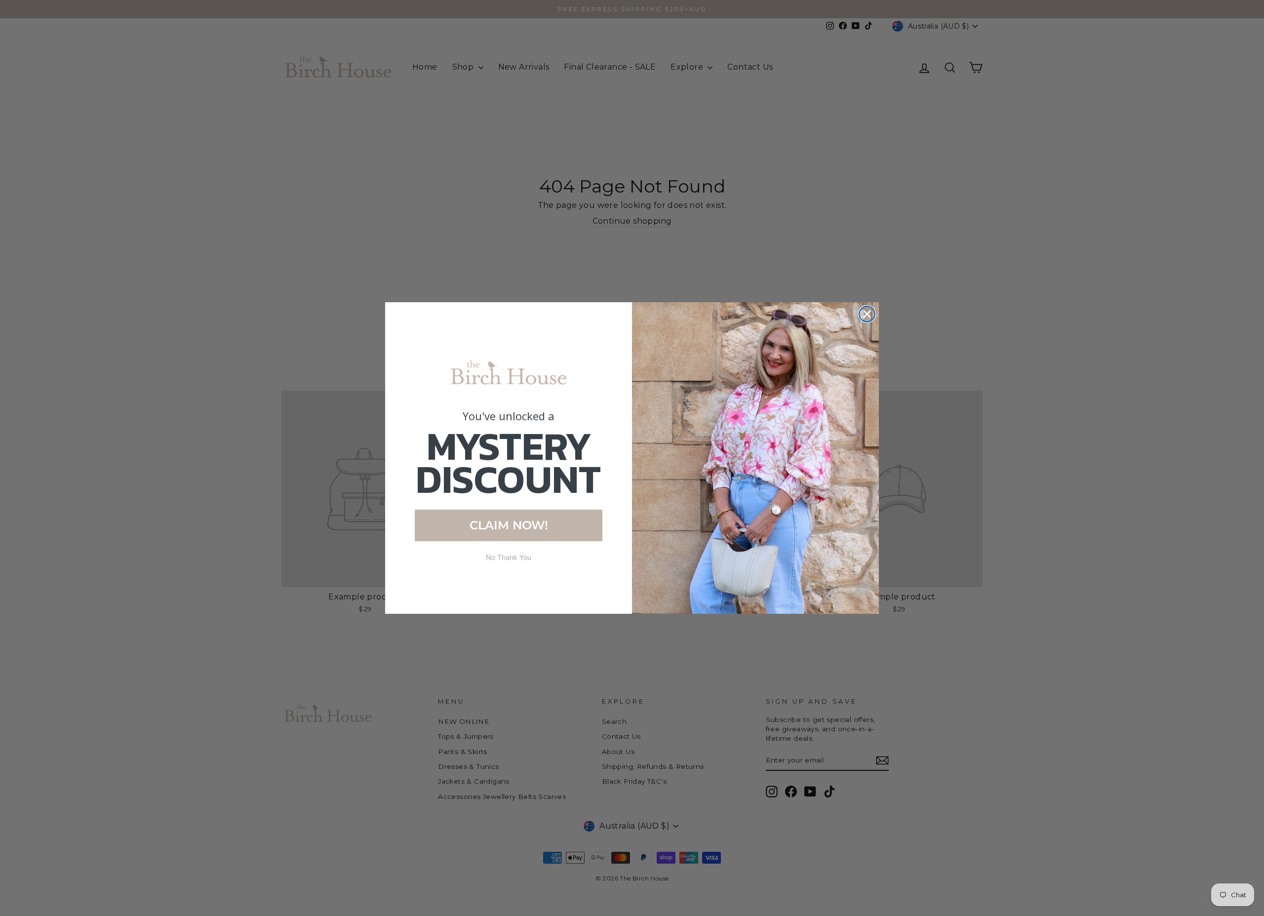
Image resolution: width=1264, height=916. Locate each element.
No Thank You (508, 557)
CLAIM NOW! (509, 525)
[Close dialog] (867, 314)
